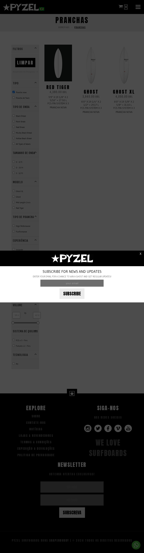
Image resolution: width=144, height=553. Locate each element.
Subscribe (72, 293)
